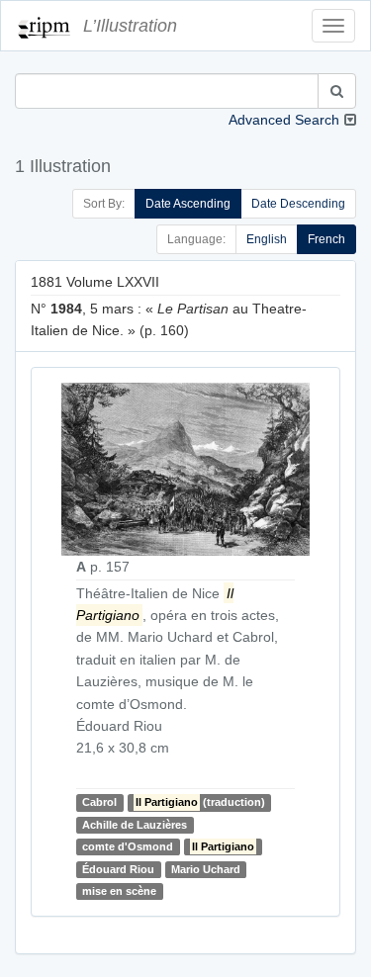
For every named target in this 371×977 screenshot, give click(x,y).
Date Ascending (188, 204)
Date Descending (298, 204)
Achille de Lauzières (134, 825)
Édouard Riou (118, 869)
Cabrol (99, 802)
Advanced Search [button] (284, 120)
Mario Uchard (205, 869)
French (326, 239)
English (266, 239)
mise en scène (119, 891)
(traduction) (200, 802)
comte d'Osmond (127, 846)
